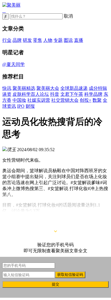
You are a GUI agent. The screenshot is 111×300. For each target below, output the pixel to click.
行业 (6, 40)
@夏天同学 (13, 64)
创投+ (85, 100)
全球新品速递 (74, 88)
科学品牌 (93, 94)
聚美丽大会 (47, 88)
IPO (20, 106)
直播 (78, 40)
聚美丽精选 (24, 88)
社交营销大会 (65, 100)
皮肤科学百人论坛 (31, 94)
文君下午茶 (71, 94)
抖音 (54, 94)
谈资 (6, 94)
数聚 (97, 100)
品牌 (17, 40)
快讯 (6, 88)
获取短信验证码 (70, 274)
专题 (58, 40)
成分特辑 (98, 88)
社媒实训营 (38, 100)
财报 (30, 106)
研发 (27, 40)
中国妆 (19, 100)
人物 (47, 40)
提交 (55, 284)
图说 (68, 40)
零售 (37, 40)
